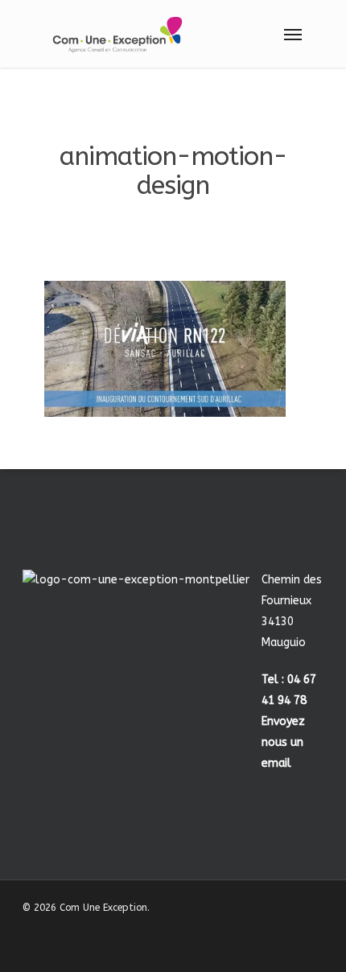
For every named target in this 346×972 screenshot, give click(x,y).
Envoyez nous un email (283, 742)
